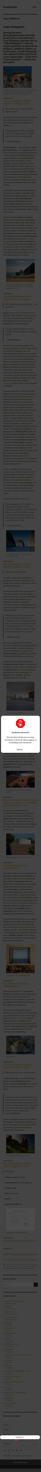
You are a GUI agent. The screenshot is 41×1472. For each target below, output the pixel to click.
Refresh (20, 749)
